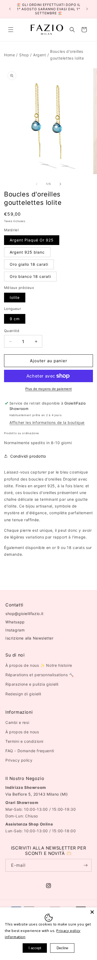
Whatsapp (15, 622)
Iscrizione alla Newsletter (29, 638)
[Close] (92, 912)
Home (9, 55)
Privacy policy (18, 760)
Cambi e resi (17, 722)
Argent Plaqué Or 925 (32, 240)
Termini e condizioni (24, 741)
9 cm (15, 318)
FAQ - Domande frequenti (29, 750)
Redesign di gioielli (23, 694)
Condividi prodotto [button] (28, 456)
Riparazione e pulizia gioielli (31, 684)
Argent (39, 55)
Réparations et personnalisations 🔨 (39, 674)
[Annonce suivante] (87, 9)
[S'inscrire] (85, 865)
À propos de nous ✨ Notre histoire (38, 665)
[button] (11, 30)
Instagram (15, 630)
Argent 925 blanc (27, 252)
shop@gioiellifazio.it (24, 613)
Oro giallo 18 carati (29, 264)
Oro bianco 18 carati (30, 276)
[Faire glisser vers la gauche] (37, 184)
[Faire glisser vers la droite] (60, 184)
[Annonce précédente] (10, 9)
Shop (24, 55)
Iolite (15, 297)
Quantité (11, 331)
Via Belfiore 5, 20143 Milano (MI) (36, 794)
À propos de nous (22, 732)
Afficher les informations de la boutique (47, 422)
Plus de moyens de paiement (48, 389)
